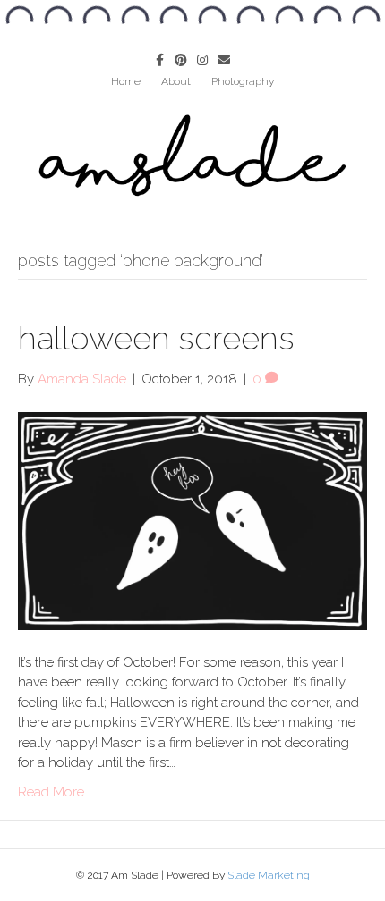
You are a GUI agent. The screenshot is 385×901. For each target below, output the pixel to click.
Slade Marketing (268, 875)
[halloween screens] (192, 520)
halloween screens (156, 338)
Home (126, 81)
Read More (51, 792)
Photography (242, 81)
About (176, 81)
